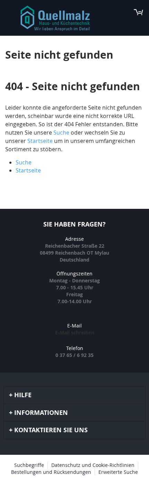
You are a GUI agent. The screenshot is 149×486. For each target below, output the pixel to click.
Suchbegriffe (29, 465)
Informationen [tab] (41, 412)
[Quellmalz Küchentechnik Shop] (55, 18)
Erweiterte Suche (118, 472)
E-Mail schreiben (74, 332)
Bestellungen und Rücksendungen (51, 472)
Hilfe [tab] (23, 395)
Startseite (40, 141)
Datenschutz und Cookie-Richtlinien (92, 465)
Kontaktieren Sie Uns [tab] (51, 430)
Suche (61, 132)
